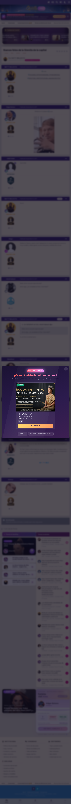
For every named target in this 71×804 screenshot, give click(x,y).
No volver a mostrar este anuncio (41, 433)
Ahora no (22, 433)
